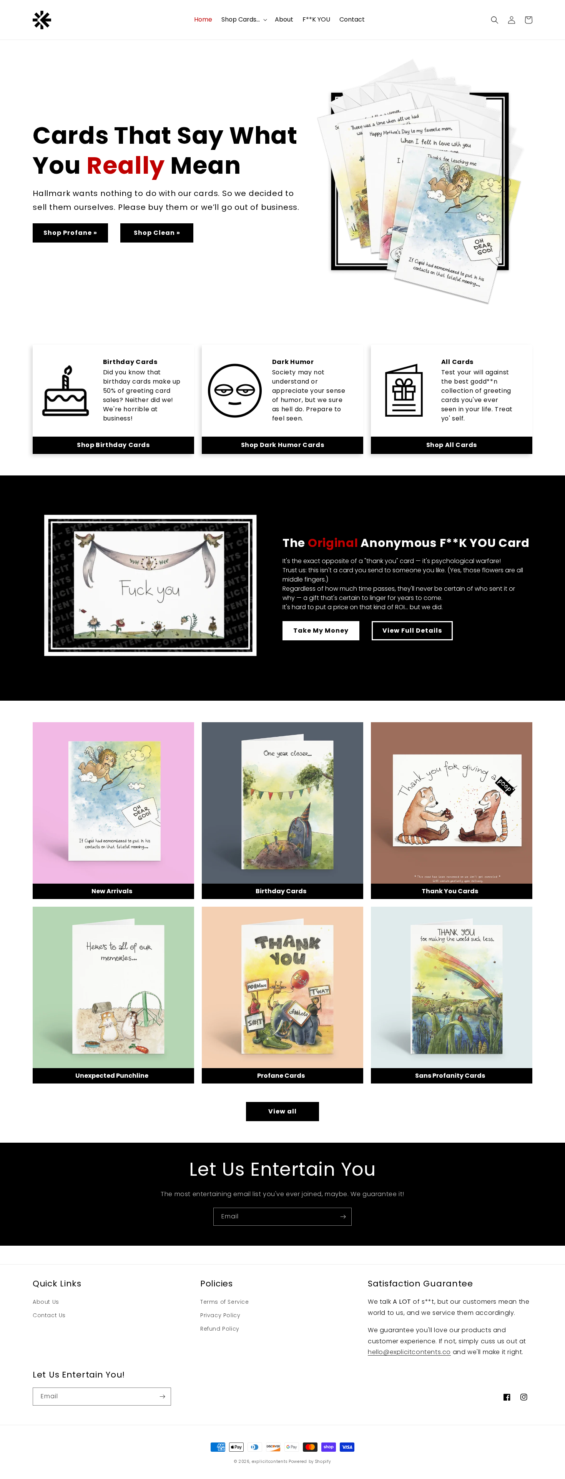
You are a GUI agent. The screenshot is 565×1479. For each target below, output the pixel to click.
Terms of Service (224, 1302)
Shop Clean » (157, 232)
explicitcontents (269, 1461)
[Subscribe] (342, 1217)
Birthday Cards (281, 891)
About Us (46, 1302)
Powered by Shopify (310, 1461)
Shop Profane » (70, 232)
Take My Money (321, 630)
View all (282, 1111)
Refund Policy (219, 1329)
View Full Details (412, 630)
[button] (243, 19)
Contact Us (49, 1315)
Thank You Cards (450, 891)
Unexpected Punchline (111, 1075)
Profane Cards (281, 1075)
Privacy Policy (220, 1315)
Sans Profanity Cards (450, 1075)
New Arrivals (111, 891)
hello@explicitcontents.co (409, 1352)
